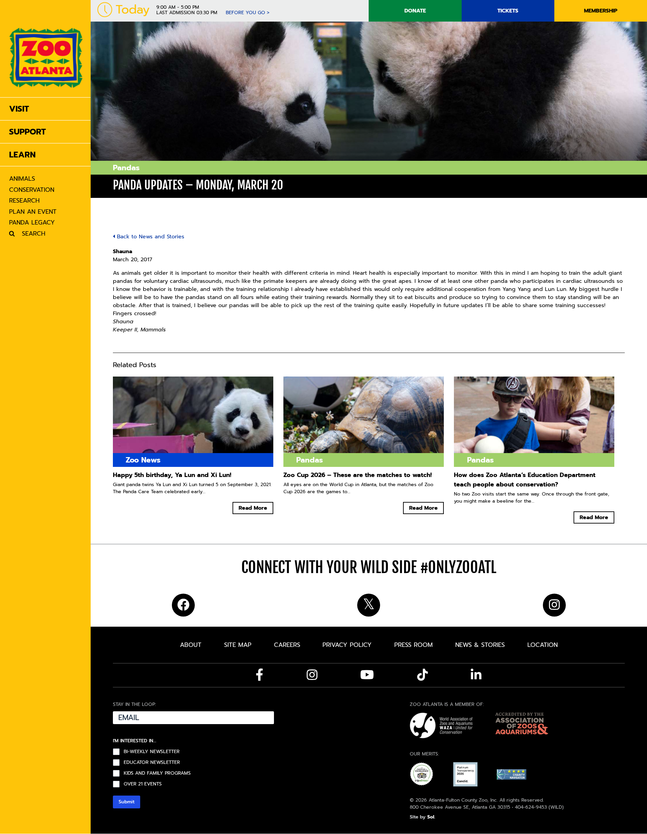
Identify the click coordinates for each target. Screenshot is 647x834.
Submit (126, 801)
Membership (600, 11)
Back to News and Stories (149, 237)
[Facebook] (260, 675)
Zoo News (143, 460)
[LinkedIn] (476, 675)
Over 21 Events (143, 784)
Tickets (507, 11)
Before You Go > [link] (248, 12)
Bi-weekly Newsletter (152, 751)
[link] (46, 48)
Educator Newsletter (152, 762)
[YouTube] (367, 675)
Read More (253, 508)
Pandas (126, 167)
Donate (415, 11)
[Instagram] (312, 675)
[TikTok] (422, 675)
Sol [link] (430, 817)
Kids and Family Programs (157, 773)
